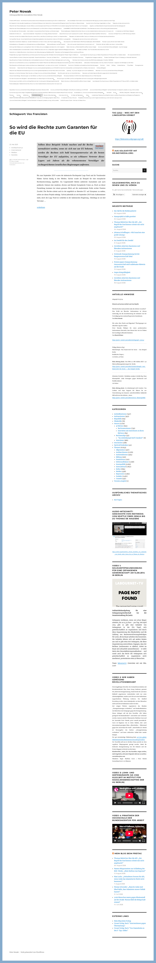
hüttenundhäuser (122, 462)
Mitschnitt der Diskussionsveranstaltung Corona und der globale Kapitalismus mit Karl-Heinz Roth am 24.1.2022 (37, 70)
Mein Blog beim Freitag (128, 853)
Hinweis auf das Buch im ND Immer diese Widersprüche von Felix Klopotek (82, 75)
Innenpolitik (120, 464)
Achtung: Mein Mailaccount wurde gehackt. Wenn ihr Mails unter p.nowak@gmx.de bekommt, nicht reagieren (37, 47)
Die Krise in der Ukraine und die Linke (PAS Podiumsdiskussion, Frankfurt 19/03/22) (93, 60)
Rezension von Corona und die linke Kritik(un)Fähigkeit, (109, 70)
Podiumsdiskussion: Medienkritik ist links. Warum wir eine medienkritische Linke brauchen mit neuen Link (87, 31)
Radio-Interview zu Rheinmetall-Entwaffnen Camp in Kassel (81, 47)
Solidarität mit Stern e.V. (15, 33)
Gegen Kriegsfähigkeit (122, 272)
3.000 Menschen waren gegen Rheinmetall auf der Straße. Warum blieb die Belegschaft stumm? (129, 899)
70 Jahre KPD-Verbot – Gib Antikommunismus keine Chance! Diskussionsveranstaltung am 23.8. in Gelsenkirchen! (37, 20)
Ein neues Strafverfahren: (134, 54)
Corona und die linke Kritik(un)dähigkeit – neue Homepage (112, 47)
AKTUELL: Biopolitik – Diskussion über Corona (131, 92)
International (16, 150)
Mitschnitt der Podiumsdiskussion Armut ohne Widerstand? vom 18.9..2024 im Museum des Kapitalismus (35, 28)
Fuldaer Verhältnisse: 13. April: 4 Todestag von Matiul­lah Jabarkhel (120, 57)
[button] (118, 194)
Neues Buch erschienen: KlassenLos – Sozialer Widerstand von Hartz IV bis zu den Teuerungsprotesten (34, 41)
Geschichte (118, 443)
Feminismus (120, 459)
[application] (129, 795)
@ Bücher (119, 426)
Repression (120, 474)
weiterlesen (41, 207)
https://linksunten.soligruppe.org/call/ (129, 139)
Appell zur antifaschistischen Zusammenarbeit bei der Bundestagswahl (107, 25)
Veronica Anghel (120, 481)
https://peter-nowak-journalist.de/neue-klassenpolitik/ (128, 397)
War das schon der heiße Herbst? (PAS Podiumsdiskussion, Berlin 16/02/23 (82, 41)
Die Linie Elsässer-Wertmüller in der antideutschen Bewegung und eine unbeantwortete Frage (91, 20)
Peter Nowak (20, 11)
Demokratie (12, 68)
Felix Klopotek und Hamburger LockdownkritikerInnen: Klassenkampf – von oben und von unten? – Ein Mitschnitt (37, 65)
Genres (18, 95)
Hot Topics (118, 500)
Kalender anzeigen (138, 194)
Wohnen (102, 65)
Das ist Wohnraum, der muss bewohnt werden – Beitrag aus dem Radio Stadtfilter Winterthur (82, 33)
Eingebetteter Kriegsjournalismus (93, 57)
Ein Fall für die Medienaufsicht (125, 211)
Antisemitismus (121, 65)
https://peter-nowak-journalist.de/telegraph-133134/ (128, 340)
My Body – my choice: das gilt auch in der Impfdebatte (80, 70)
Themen (11, 95)
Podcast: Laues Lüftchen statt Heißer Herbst (113, 41)
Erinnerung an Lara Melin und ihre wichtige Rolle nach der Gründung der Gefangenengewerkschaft (82, 78)
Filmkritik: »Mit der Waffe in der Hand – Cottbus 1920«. (109, 44)
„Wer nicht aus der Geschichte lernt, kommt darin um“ (80, 44)
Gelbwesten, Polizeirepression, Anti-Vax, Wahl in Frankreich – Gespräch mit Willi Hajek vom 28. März (108, 62)
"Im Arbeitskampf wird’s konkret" (130, 438)
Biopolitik (117, 419)
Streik (108, 65)
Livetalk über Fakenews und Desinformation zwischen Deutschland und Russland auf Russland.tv (116, 95)
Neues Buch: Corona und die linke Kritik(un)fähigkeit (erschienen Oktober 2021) (29, 89)
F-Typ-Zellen (130, 65)
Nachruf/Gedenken (121, 445)
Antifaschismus (17, 148)
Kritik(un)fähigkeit (101, 68)
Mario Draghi (15, 161)
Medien (14, 152)
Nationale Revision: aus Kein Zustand (56, 44)
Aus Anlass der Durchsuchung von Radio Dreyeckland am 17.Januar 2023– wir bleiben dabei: (103, 54)
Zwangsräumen (139, 65)
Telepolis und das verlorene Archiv (121, 23)
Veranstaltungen (36, 95)
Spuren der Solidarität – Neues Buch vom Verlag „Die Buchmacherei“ (40, 33)
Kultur (118, 469)
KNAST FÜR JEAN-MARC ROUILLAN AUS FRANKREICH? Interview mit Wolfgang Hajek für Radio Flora (34, 97)
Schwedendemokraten (15, 163)
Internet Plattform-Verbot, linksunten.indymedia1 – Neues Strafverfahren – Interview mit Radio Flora (34, 57)
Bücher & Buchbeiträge (50, 95)
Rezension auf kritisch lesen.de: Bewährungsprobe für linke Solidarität (99, 73)
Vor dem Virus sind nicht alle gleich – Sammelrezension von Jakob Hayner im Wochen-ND (31, 78)
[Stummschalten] (140, 803)
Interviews (120, 440)
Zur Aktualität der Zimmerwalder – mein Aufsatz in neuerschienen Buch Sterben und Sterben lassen (34, 31)
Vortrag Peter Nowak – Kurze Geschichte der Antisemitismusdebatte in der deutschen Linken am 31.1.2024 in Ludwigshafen (40, 39)
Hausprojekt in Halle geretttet (125, 217)
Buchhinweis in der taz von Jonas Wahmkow (69, 73)
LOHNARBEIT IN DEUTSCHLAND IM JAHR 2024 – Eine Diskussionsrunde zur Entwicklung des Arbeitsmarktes (90, 28)
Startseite (109, 92)
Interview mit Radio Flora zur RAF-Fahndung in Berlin (121, 33)
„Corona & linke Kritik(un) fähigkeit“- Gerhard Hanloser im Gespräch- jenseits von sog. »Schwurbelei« (114, 89)
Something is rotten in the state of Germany (72, 57)
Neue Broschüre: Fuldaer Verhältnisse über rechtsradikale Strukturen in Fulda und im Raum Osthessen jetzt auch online (39, 60)
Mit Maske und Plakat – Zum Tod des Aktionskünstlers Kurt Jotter (93, 49)
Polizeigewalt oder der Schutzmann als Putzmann (85, 39)
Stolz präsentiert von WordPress (32, 952)
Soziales (14, 155)
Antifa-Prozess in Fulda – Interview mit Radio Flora (73, 100)
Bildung (119, 457)
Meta (87, 95)
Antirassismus (119, 416)
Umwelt (119, 479)
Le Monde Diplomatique (18, 159)
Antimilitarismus (120, 414)
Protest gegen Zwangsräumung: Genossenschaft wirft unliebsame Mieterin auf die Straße (129, 264)
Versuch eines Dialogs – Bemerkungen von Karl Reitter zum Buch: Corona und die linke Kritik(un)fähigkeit (35, 75)
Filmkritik (117, 421)
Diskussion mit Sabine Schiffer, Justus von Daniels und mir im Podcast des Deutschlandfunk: (92, 36)
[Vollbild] (143, 803)
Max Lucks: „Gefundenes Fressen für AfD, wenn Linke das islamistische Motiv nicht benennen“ (129, 879)
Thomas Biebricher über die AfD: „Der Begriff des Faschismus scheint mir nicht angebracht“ (129, 224)
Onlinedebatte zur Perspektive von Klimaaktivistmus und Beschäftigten (27, 44)
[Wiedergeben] (115, 803)
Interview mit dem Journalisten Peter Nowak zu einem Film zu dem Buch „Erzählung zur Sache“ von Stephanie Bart (38, 36)
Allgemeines (120, 450)
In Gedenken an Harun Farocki (69, 97)
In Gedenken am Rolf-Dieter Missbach (124, 31)
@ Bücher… (26, 95)
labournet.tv (122, 663)
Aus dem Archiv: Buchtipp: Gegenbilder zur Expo (98, 23)
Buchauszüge (121, 436)
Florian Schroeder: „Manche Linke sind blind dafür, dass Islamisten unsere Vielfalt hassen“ (129, 889)
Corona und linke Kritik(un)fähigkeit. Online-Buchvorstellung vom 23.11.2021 (69, 89)
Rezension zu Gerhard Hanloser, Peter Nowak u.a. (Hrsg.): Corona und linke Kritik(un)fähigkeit (32, 73)
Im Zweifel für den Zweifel (123, 240)
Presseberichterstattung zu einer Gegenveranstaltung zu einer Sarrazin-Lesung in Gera (100, 97)
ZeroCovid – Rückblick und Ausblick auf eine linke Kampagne (83, 65)
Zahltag (113, 65)
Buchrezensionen (124, 428)
